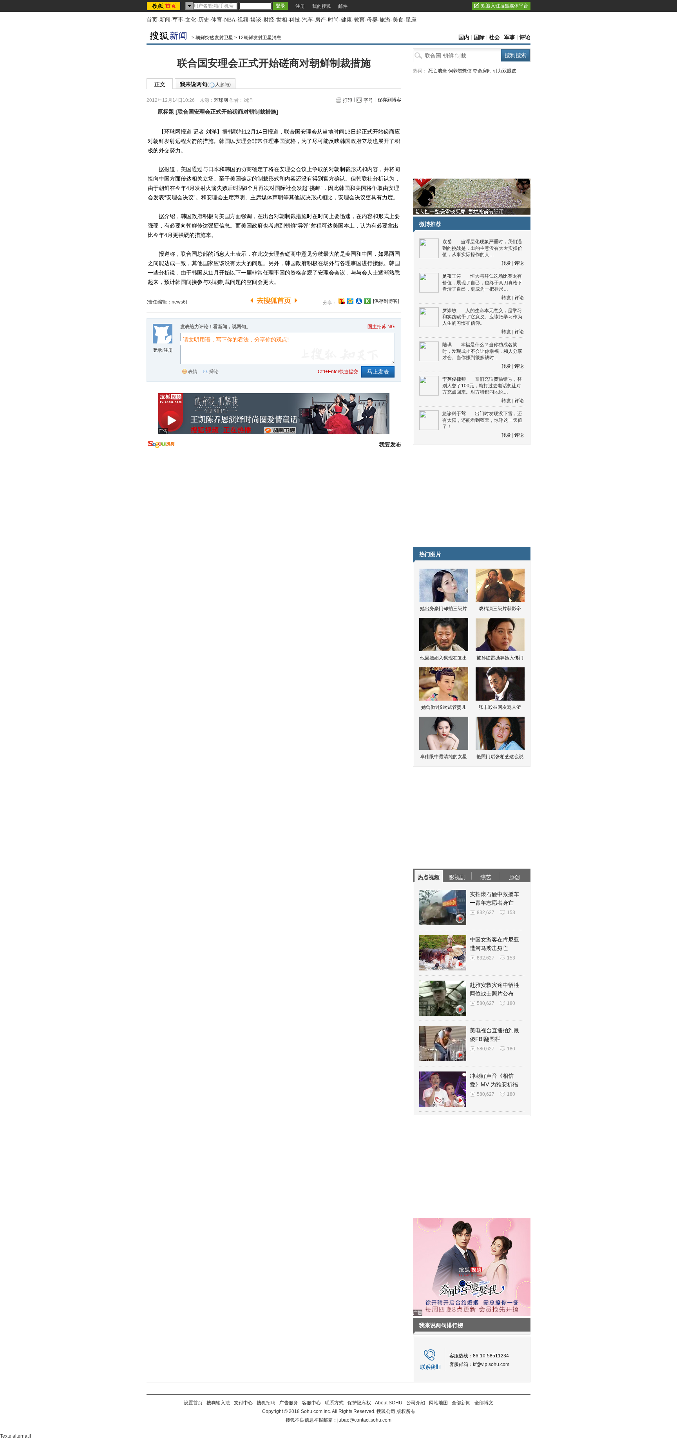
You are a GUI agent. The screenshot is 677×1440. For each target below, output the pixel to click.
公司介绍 (415, 1403)
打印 (347, 100)
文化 (190, 20)
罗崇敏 (449, 310)
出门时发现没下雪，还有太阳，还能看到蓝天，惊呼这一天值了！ (482, 420)
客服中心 (311, 1403)
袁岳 (447, 241)
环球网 (221, 100)
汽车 (307, 20)
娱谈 (255, 20)
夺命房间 (482, 71)
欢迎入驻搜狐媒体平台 (504, 6)
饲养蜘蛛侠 (460, 71)
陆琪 (447, 344)
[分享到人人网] (359, 301)
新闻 (164, 20)
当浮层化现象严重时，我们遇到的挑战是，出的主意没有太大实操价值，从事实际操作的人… (482, 248)
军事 (177, 20)
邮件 (343, 6)
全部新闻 (461, 1403)
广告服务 (288, 1403)
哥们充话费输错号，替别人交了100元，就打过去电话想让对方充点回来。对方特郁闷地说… (482, 385)
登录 (157, 350)
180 (511, 1003)
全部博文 (483, 1403)
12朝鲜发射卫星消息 (259, 37)
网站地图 (438, 1403)
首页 (152, 20)
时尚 (333, 20)
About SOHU (388, 1403)
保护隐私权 (359, 1403)
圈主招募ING (381, 326)
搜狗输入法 (218, 1403)
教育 (359, 20)
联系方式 (334, 1403)
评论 (525, 37)
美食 (398, 20)
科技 (294, 20)
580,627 (485, 1003)
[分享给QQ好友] (350, 301)
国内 (463, 37)
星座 (410, 20)
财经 (268, 20)
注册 (300, 6)
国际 (479, 37)
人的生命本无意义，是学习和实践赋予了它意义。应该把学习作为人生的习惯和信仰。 (482, 317)
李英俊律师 (454, 379)
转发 (506, 263)
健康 (346, 20)
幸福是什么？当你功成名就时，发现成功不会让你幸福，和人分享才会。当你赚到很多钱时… (482, 351)
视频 (242, 20)
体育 (216, 20)
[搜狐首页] (164, 6)
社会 (494, 37)
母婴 (372, 20)
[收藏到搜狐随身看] (367, 301)
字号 (368, 100)
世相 (281, 20)
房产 (320, 20)
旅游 (385, 20)
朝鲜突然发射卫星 (214, 37)
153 (511, 912)
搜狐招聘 (266, 1403)
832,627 (485, 912)
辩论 (214, 371)
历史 (203, 20)
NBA (229, 20)
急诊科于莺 (454, 413)
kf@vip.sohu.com (491, 1364)
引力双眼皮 (504, 71)
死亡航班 (437, 71)
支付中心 (243, 1403)
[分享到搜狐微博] (341, 301)
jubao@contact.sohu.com (364, 1420)
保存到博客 (389, 100)
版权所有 (405, 1411)
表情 (192, 371)
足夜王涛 (451, 276)
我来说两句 (205, 84)
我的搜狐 (321, 6)
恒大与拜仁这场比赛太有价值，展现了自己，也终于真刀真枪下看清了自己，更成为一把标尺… (482, 282)
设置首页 (193, 1403)
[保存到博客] (386, 301)
